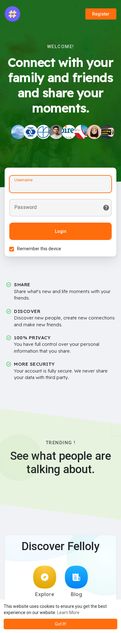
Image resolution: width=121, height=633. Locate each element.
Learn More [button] (68, 612)
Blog (76, 594)
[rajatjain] (56, 132)
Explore (44, 594)
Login (60, 231)
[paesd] (18, 132)
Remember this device (39, 248)
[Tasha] (94, 132)
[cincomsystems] (43, 132)
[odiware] (31, 132)
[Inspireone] (69, 132)
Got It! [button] (60, 624)
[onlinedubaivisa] (81, 132)
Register (101, 13)
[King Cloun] (107, 132)
